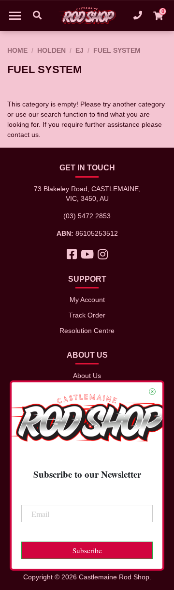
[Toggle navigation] (15, 15)
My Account (87, 299)
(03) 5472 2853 (87, 216)
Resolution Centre (87, 330)
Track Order (87, 315)
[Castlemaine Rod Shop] (87, 15)
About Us (87, 375)
